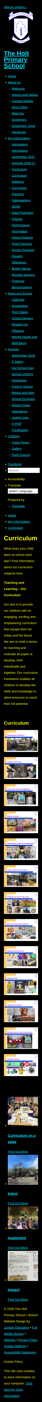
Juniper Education (16, 1327)
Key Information (19, 521)
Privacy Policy (28, 1340)
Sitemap (9, 1340)
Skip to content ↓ (15, 7)
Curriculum (15, 528)
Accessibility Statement (20, 1352)
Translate (18, 506)
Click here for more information (18, 1390)
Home (12, 515)
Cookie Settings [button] (15, 1346)
